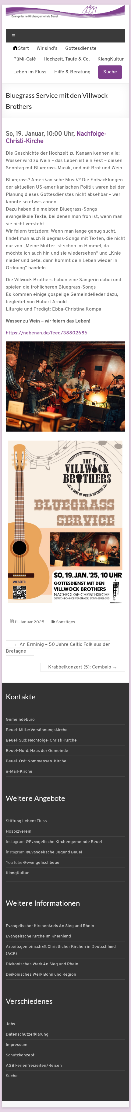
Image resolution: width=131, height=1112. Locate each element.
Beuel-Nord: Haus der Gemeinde (37, 751)
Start (23, 48)
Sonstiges (65, 622)
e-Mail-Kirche (19, 771)
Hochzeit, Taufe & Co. (67, 59)
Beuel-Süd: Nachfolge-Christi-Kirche (41, 740)
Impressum (16, 1045)
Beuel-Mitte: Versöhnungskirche (37, 730)
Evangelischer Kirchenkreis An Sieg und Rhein (50, 926)
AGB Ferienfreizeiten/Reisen (34, 1065)
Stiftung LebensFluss (26, 821)
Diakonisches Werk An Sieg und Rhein (42, 964)
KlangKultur (110, 59)
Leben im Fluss (30, 72)
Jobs (10, 1024)
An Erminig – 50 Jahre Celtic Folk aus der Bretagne (58, 648)
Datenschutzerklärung (27, 1034)
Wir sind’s (47, 48)
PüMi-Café (24, 59)
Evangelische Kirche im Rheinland (38, 936)
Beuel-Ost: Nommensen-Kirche (36, 761)
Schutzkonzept (20, 1055)
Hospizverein (18, 831)
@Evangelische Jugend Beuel (54, 852)
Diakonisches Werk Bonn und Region (41, 974)
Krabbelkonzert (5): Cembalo (82, 667)
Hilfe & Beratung (72, 72)
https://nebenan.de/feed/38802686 (46, 333)
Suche (110, 72)
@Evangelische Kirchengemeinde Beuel (64, 842)
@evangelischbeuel (42, 862)
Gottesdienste (81, 48)
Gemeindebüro (20, 719)
